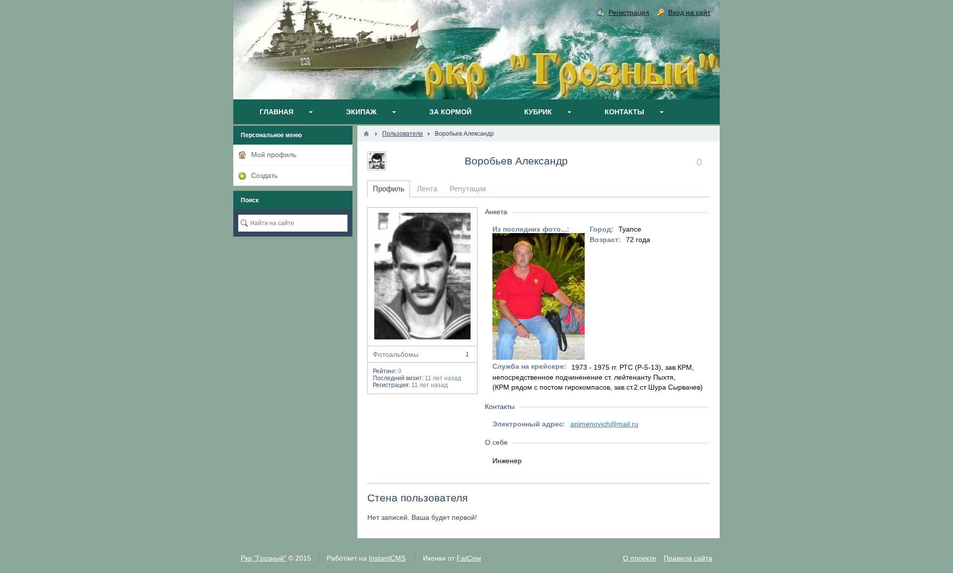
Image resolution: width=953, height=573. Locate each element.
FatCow (469, 558)
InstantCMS (387, 558)
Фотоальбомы (421, 354)
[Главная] (366, 134)
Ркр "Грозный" (263, 558)
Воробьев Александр (516, 160)
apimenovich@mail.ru (604, 424)
